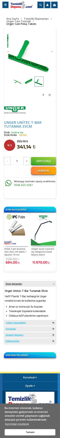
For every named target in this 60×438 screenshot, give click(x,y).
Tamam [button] (30, 432)
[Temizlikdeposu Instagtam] (49, 95)
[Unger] (15, 112)
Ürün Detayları (14, 283)
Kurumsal (29, 377)
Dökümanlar (13, 341)
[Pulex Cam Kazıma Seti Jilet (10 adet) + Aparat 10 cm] (16, 229)
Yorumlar (11, 328)
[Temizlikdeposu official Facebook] (43, 95)
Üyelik (29, 386)
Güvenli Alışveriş (14, 334)
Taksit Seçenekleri (16, 322)
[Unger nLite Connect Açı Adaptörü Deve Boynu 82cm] (43, 229)
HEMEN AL (43, 170)
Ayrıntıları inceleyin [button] (17, 424)
